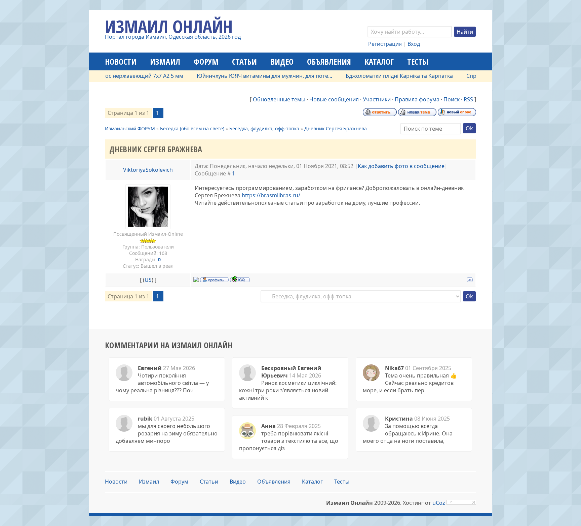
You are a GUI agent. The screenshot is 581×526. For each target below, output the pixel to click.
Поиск (451, 99)
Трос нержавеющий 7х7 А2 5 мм (129, 75)
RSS (468, 99)
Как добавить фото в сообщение (401, 166)
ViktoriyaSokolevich (148, 169)
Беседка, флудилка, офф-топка (264, 128)
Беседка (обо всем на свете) (192, 128)
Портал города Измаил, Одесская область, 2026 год (173, 36)
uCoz (438, 502)
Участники (377, 99)
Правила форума (417, 99)
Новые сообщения (334, 99)
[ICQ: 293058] (240, 279)
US (148, 280)
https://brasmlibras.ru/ (271, 195)
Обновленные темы (279, 99)
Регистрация (385, 43)
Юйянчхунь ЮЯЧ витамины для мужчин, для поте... (252, 75)
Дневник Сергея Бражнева (335, 128)
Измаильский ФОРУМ (130, 128)
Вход (414, 43)
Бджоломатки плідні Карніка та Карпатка (387, 75)
